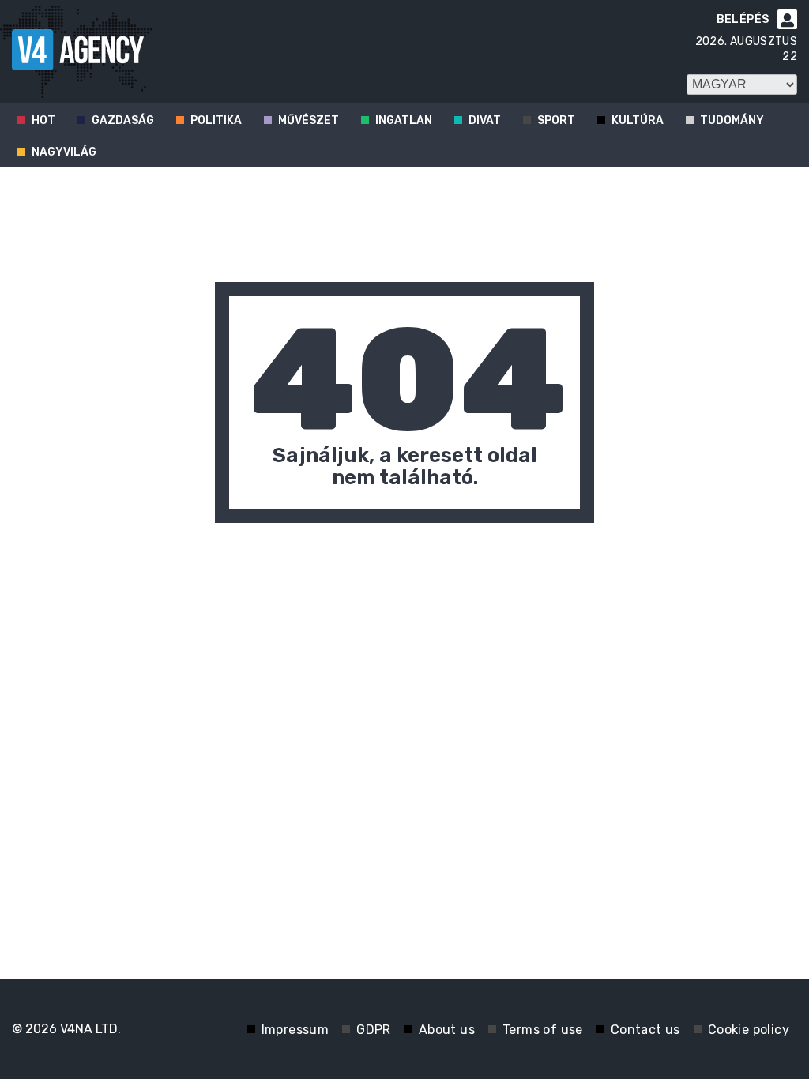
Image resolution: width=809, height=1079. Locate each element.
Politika (216, 120)
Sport (556, 120)
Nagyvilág (64, 152)
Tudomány (732, 120)
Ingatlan (403, 120)
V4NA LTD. (90, 1028)
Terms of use (542, 1029)
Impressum (295, 1029)
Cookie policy (748, 1029)
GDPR (373, 1029)
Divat (484, 120)
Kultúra (637, 120)
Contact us (645, 1029)
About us (447, 1029)
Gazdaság (123, 120)
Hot (43, 120)
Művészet (308, 120)
